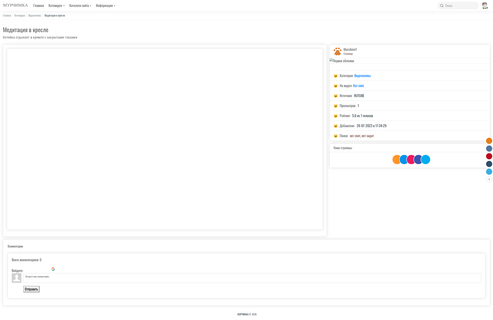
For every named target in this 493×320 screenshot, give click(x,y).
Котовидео (19, 15)
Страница (348, 53)
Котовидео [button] (55, 5)
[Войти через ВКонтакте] (33, 269)
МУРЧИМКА (242, 314)
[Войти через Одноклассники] (60, 269)
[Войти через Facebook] (40, 269)
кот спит (355, 135)
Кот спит (358, 85)
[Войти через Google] (53, 269)
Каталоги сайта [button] (79, 5)
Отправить (31, 288)
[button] (484, 5)
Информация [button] (104, 5)
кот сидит (368, 135)
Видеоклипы (34, 15)
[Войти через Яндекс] (46, 269)
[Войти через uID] (27, 269)
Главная (38, 5)
